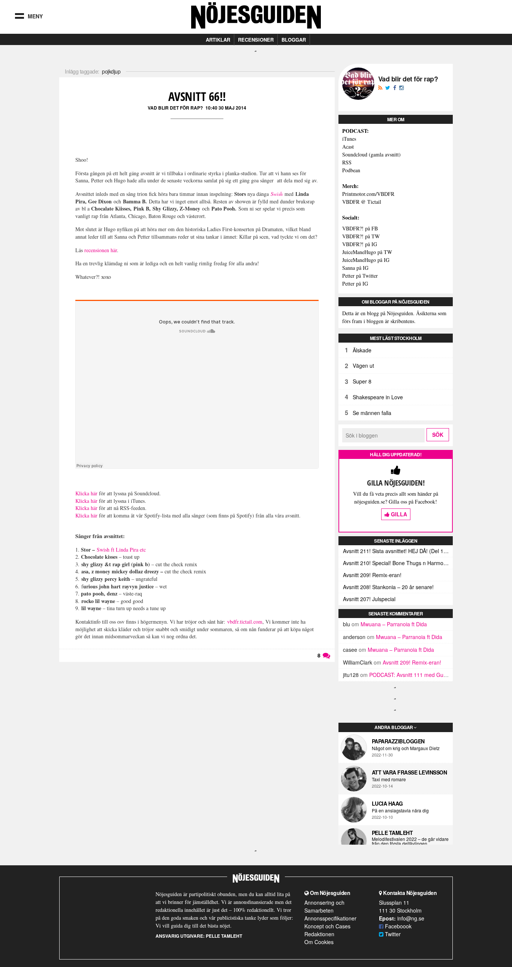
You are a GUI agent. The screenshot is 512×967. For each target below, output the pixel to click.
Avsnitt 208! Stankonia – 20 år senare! (388, 587)
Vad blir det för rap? (175, 107)
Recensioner (256, 39)
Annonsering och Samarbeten (324, 906)
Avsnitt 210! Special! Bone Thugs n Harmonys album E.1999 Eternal (398, 563)
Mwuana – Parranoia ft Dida (394, 624)
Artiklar (218, 39)
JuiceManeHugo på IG (365, 259)
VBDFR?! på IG (359, 244)
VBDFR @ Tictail (361, 201)
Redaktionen (319, 934)
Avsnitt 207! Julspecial (369, 599)
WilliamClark (357, 662)
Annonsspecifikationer (330, 918)
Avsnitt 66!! (197, 96)
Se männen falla (372, 413)
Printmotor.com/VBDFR (368, 193)
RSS (347, 162)
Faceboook (397, 926)
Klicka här (86, 493)
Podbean (351, 170)
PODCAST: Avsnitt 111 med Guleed (411, 674)
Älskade (362, 350)
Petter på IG (355, 283)
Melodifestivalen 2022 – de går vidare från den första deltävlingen (410, 841)
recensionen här (100, 250)
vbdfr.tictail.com (244, 621)
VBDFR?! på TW (361, 236)
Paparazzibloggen (398, 741)
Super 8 (362, 381)
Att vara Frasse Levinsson (409, 772)
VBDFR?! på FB (360, 228)
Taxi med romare (389, 779)
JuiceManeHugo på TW (367, 252)
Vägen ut (363, 365)
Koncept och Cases (327, 926)
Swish (277, 193)
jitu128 (351, 674)
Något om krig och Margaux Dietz (406, 748)
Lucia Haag (387, 803)
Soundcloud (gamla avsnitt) (371, 154)
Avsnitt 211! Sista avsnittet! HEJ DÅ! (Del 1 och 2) (398, 551)
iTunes (349, 138)
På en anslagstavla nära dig (400, 810)
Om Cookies (319, 942)
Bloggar (293, 39)
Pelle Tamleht (392, 832)
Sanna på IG (355, 267)
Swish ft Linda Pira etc (121, 549)
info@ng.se (410, 918)
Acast (348, 146)
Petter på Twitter (360, 275)
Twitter (392, 934)
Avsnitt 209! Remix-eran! (372, 575)
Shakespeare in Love (378, 397)
